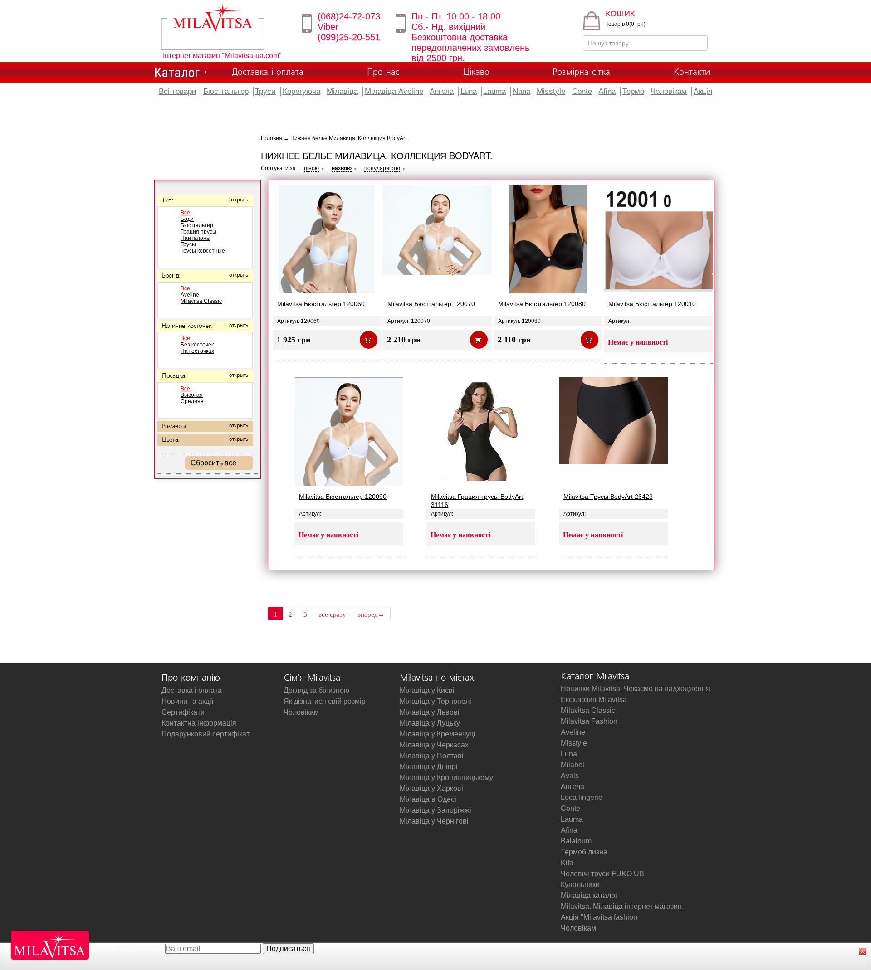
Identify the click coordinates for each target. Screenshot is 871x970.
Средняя (192, 401)
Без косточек (197, 344)
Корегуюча (301, 91)
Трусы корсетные (203, 251)
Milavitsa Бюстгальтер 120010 (652, 303)
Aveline (190, 295)
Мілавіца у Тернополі (435, 701)
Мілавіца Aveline (394, 91)
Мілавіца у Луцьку (430, 723)
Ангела (442, 91)
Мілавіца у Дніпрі (429, 766)
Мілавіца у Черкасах (434, 745)
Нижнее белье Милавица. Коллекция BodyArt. (349, 138)
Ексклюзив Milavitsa (594, 699)
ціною (311, 168)
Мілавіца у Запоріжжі (435, 810)
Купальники (580, 884)
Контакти (692, 72)
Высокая (192, 395)
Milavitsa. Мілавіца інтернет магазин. (622, 906)
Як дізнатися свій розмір (325, 701)
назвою (342, 168)
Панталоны (195, 238)
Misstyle (551, 91)
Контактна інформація (198, 723)
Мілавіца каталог (589, 895)
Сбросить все (213, 463)
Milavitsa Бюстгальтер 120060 (321, 303)
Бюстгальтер (226, 91)
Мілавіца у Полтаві (432, 756)
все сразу (332, 614)
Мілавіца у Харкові (431, 788)
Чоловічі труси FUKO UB (602, 873)
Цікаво (476, 72)
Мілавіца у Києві (427, 690)
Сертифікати (183, 712)
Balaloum (576, 841)
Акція (703, 91)
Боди (187, 219)
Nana (521, 91)
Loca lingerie (581, 797)
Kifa (567, 863)
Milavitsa (225, 26)
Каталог (177, 72)
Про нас (383, 72)
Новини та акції (187, 701)
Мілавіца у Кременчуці (437, 734)
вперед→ (371, 614)
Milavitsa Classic (201, 301)
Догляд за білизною (316, 690)
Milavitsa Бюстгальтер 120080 (542, 303)
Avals (570, 776)
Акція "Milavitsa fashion (599, 917)
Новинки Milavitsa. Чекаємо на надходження (635, 688)
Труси (265, 91)
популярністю (382, 168)
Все (185, 213)
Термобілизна (584, 852)
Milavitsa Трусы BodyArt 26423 (608, 496)
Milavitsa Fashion (589, 721)
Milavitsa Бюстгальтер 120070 (431, 303)
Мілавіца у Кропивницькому (446, 777)
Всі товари (177, 91)
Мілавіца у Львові (430, 712)
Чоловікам (669, 91)
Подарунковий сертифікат (205, 734)
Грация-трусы (198, 232)
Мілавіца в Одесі (428, 799)
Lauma (494, 91)
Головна (271, 138)
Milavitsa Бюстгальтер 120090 (343, 496)
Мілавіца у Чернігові (434, 821)
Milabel (572, 765)
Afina (607, 91)
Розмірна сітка (581, 72)
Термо (633, 91)
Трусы (188, 244)
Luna (468, 91)
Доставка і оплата (267, 72)
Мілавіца (342, 91)
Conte (582, 91)
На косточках (197, 351)
